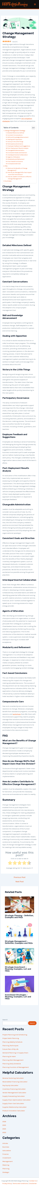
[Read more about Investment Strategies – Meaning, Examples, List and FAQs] (19, 984)
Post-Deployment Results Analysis (18, 148)
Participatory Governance (15, 144)
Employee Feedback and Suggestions (19, 146)
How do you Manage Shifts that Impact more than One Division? (20, 173)
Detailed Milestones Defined (15, 133)
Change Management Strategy (15, 130)
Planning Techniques (10, 1045)
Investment (6, 1158)
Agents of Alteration (14, 157)
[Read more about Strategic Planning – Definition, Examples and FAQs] (19, 904)
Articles (5, 1143)
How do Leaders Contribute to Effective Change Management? (19, 177)
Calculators (6, 1150)
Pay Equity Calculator (10, 1085)
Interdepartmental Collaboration (18, 155)
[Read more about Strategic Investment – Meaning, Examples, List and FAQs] (19, 956)
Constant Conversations (15, 135)
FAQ (6, 166)
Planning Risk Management (12, 1060)
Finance (5, 1154)
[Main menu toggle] (35, 4)
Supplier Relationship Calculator (14, 1107)
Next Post (20, 882)
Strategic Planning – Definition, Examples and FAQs (19, 916)
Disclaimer (33, 1183)
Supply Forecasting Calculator (13, 1096)
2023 (4, 1132)
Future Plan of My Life (10, 1049)
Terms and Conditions (20, 1183)
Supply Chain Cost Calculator (13, 1103)
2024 (4, 1129)
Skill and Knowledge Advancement (18, 137)
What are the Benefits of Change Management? (17, 169)
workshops (17, 714)
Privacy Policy (7, 1183)
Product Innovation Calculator (13, 1111)
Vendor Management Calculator (14, 1093)
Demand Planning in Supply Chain (15, 1053)
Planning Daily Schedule (11, 1064)
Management (7, 1161)
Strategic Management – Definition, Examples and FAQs (19, 942)
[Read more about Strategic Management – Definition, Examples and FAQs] (19, 930)
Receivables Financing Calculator (14, 1082)
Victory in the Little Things (15, 141)
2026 (4, 1121)
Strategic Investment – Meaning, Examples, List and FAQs (18, 969)
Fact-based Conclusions (15, 161)
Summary (8, 181)
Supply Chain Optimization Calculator (16, 1100)
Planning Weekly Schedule (12, 1042)
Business (5, 1147)
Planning (5, 1169)
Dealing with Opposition (15, 139)
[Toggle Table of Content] (32, 127)
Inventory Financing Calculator (14, 1089)
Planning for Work (9, 1056)
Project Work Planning (10, 1038)
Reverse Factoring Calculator (13, 1078)
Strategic (5, 1172)
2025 (4, 1125)
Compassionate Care (14, 163)
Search (5, 1020)
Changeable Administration (16, 150)
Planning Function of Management (15, 1067)
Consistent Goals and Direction (17, 152)
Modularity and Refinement (16, 159)
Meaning (5, 1165)
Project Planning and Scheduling (14, 1035)
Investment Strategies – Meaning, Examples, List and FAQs (18, 997)
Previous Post (19, 877)
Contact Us (33, 1181)
